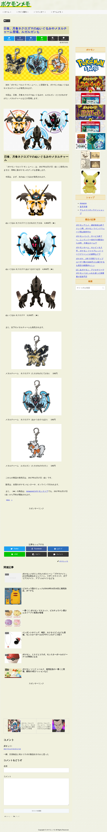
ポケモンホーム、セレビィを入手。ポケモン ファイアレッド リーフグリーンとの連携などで (89, 250)
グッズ (7, 20)
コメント (7, 776)
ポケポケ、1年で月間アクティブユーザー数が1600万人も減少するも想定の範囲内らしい (90, 262)
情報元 (8, 500)
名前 (5, 766)
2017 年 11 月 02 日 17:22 (12, 749)
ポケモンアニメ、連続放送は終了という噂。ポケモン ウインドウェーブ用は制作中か (90, 228)
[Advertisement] (36, 524)
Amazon (83, 203)
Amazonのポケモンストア (37, 491)
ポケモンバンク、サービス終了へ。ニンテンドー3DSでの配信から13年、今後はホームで (90, 239)
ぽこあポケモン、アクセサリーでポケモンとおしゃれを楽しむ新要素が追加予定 (90, 273)
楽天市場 (83, 207)
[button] (103, 288)
